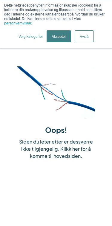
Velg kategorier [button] (31, 36)
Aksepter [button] (59, 36)
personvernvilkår (17, 22)
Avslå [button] (84, 36)
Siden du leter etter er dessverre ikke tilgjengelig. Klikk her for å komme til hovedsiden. (56, 148)
